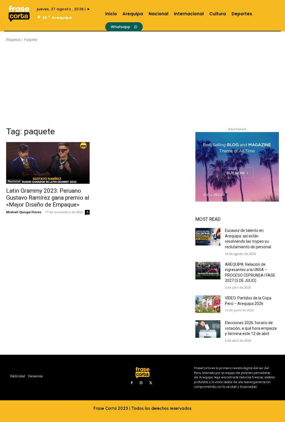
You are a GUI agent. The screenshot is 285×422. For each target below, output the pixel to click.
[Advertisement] (142, 84)
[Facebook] (131, 383)
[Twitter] (150, 383)
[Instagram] (141, 383)
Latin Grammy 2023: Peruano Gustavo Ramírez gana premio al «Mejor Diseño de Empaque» (47, 197)
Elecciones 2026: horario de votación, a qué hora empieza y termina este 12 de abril (251, 328)
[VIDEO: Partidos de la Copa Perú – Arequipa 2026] (207, 304)
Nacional (14, 181)
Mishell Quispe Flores (23, 212)
